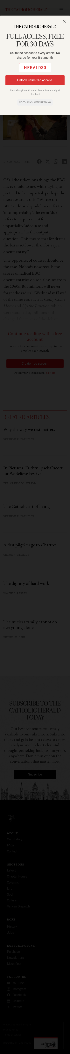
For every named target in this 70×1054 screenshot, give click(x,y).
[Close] (64, 21)
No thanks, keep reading (35, 102)
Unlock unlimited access (35, 80)
